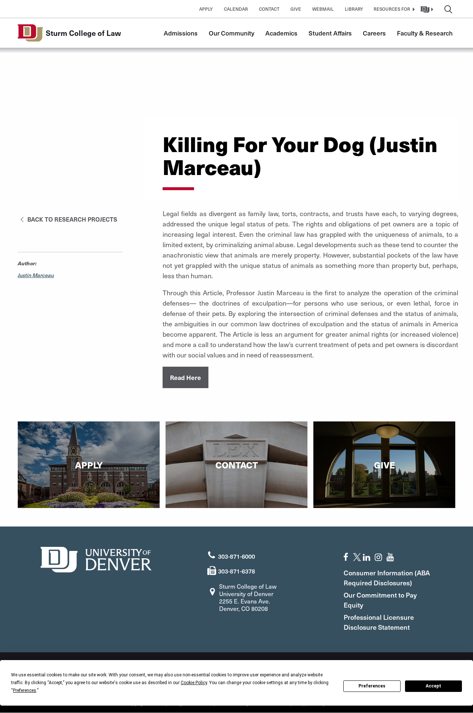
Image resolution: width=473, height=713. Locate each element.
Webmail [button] (323, 9)
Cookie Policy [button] (194, 682)
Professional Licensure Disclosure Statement (379, 622)
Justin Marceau (36, 275)
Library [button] (354, 9)
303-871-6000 (236, 556)
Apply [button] (206, 9)
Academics (281, 32)
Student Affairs (330, 32)
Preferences (371, 686)
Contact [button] (269, 9)
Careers (374, 32)
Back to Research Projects (71, 219)
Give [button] (295, 9)
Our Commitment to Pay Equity (380, 599)
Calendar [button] (236, 9)
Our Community (231, 32)
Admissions (181, 32)
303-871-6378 (236, 571)
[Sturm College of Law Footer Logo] (96, 558)
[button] (393, 9)
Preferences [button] (24, 690)
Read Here (185, 377)
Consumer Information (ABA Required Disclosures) (387, 577)
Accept (433, 686)
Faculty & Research (425, 32)
